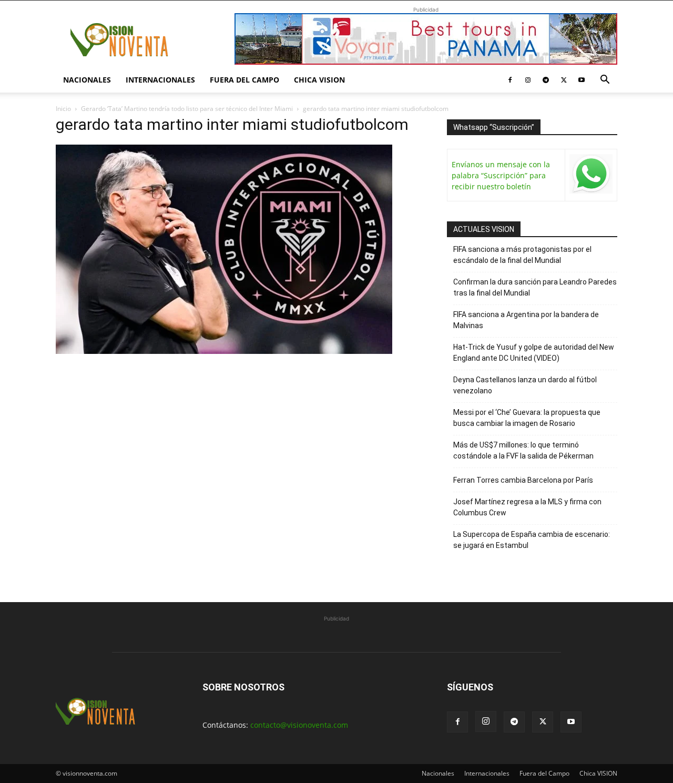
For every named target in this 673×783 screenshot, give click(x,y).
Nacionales (87, 80)
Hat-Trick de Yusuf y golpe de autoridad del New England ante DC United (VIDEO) (533, 352)
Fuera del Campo (244, 80)
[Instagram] (528, 80)
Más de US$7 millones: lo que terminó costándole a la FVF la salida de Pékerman (523, 450)
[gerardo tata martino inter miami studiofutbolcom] (224, 351)
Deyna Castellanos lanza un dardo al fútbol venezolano (525, 385)
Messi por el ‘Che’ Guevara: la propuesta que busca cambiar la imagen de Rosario (526, 418)
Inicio (63, 108)
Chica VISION (319, 80)
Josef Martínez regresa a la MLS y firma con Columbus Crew (527, 507)
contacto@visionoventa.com (299, 725)
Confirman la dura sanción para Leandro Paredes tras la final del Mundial (535, 287)
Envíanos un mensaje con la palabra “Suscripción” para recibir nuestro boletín (501, 175)
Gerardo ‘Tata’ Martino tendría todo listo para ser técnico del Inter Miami (187, 108)
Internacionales (160, 80)
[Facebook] (510, 80)
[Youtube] (581, 80)
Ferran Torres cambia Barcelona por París (523, 480)
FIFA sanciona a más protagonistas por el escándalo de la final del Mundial (522, 255)
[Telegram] (546, 80)
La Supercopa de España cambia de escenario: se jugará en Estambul (531, 540)
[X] (564, 80)
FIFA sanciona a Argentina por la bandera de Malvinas (526, 320)
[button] (604, 81)
